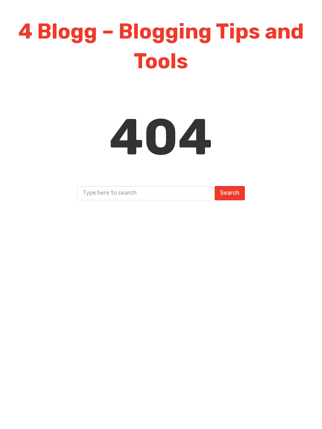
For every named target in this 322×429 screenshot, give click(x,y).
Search (229, 192)
